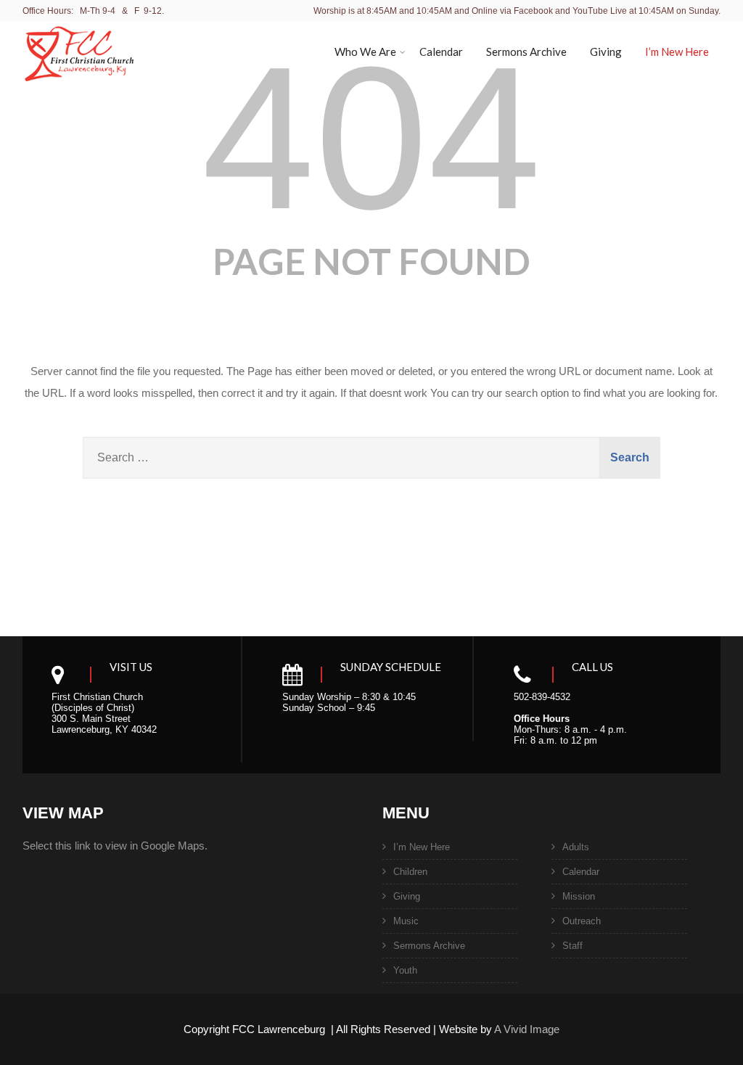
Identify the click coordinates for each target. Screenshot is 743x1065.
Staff (572, 945)
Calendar (441, 51)
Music (406, 921)
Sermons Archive (526, 51)
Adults (575, 847)
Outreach (581, 921)
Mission (578, 896)
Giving (606, 51)
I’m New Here (677, 51)
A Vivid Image (526, 1029)
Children (410, 871)
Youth (405, 970)
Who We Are (365, 51)
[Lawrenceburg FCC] (79, 90)
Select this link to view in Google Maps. (115, 845)
